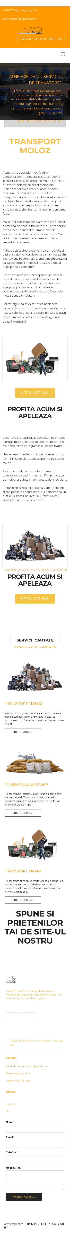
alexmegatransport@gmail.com (20, 18)
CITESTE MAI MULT (23, 732)
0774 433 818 (35, 393)
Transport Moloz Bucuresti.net (41, 39)
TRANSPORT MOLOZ (35, 145)
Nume (9, 1122)
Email (9, 1137)
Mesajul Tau (13, 1167)
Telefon (11, 1152)
